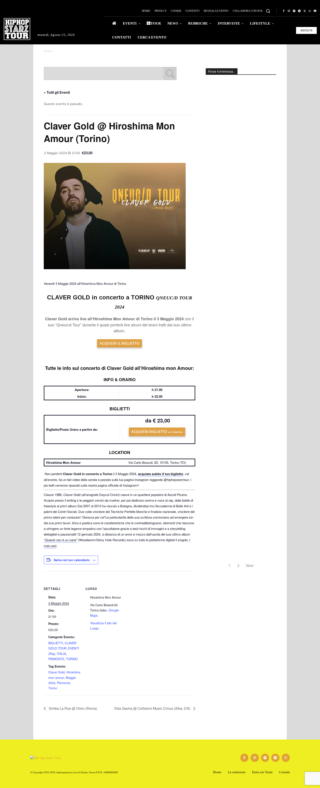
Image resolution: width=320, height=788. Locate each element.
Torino (52, 688)
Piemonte (63, 683)
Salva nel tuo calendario (72, 560)
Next (250, 565)
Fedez (218, 490)
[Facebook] (283, 11)
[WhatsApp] (309, 11)
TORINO (72, 659)
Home (47, 51)
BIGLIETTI (55, 643)
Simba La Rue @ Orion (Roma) (72, 708)
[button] (268, 11)
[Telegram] (299, 11)
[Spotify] (294, 11)
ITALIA (61, 653)
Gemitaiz (224, 280)
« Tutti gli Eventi (57, 92)
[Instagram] (288, 11)
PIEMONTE (56, 659)
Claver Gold (56, 672)
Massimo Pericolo (225, 545)
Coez (216, 173)
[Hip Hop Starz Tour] (17, 29)
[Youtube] (315, 11)
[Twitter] (304, 11)
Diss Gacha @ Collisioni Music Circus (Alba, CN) (152, 708)
